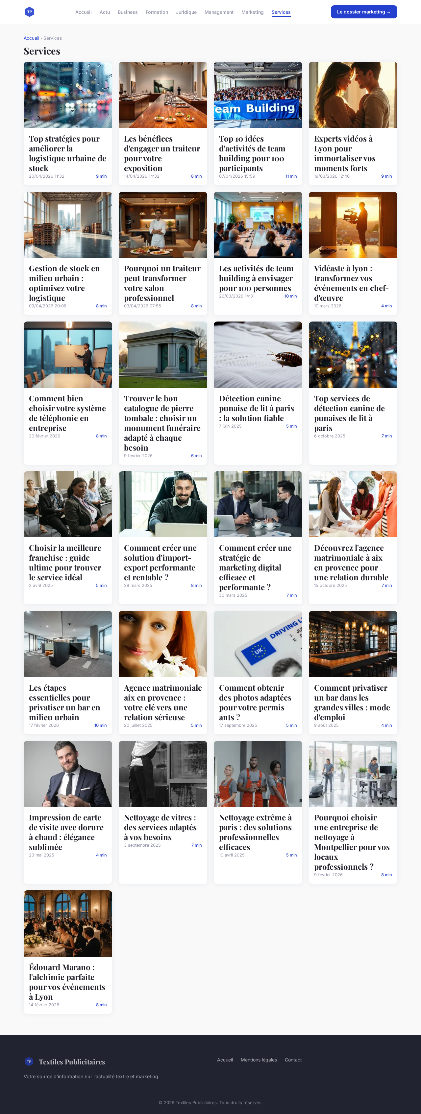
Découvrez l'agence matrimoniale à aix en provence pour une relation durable (351, 562)
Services (281, 11)
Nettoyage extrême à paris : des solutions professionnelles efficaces (255, 832)
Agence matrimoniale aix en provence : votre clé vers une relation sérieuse (163, 702)
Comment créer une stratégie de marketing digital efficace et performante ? (255, 567)
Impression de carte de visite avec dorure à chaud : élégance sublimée (66, 832)
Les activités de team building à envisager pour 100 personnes (256, 278)
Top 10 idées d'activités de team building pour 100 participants (252, 153)
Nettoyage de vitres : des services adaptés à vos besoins (160, 827)
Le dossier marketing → (364, 11)
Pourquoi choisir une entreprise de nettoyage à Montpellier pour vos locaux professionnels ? (352, 842)
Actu (105, 11)
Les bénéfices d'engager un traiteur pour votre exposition (162, 153)
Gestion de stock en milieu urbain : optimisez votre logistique (64, 283)
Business (128, 11)
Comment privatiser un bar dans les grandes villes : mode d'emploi (352, 702)
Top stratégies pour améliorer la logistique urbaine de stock (67, 153)
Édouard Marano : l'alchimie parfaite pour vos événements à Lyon (67, 982)
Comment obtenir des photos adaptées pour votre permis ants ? (255, 702)
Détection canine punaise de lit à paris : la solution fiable (256, 408)
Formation (157, 11)
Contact (293, 1059)
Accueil (83, 11)
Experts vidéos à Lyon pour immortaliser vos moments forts (345, 153)
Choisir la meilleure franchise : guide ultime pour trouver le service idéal (65, 562)
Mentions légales (259, 1059)
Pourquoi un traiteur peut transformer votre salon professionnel (162, 283)
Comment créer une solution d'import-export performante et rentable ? (160, 562)
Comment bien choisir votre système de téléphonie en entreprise (67, 413)
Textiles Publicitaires (72, 1061)
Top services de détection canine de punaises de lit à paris (349, 413)
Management (219, 11)
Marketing (252, 11)
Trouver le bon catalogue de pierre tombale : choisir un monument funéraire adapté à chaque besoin (162, 423)
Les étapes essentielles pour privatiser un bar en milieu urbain (64, 702)
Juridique (186, 11)
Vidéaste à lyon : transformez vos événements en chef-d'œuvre (351, 283)
